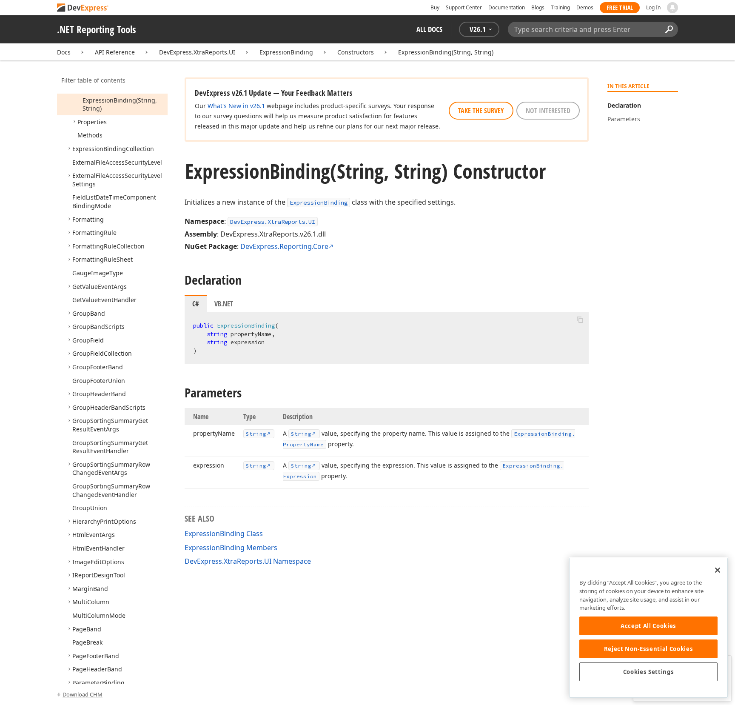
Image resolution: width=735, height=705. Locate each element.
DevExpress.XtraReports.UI (197, 52)
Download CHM (83, 694)
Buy (434, 7)
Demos (584, 7)
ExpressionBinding (286, 52)
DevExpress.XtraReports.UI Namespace (248, 561)
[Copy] (579, 319)
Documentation (506, 7)
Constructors (355, 52)
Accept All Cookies (648, 626)
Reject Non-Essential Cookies (648, 649)
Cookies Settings (648, 672)
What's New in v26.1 (236, 106)
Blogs (537, 7)
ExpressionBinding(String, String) (445, 52)
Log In (653, 7)
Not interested (548, 110)
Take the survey (481, 110)
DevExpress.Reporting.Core (284, 246)
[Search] (669, 29)
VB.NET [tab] (223, 303)
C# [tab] (195, 303)
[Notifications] (672, 7)
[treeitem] (120, 104)
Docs (64, 52)
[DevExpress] (83, 8)
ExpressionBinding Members (231, 547)
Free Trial (620, 7)
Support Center (464, 7)
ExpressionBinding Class (224, 533)
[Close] (717, 570)
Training (560, 7)
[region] (648, 627)
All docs (429, 29)
